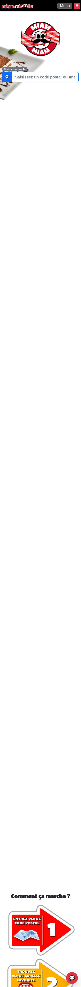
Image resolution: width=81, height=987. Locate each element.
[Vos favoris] (77, 6)
